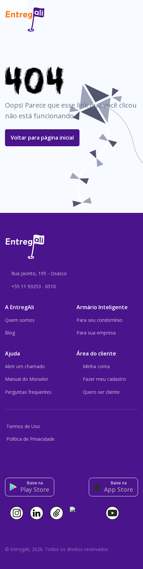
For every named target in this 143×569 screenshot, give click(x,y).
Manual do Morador (26, 379)
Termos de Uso (23, 426)
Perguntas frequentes (28, 392)
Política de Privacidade (30, 439)
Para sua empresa (96, 332)
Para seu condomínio (99, 320)
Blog (10, 332)
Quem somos (20, 320)
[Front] (25, 19)
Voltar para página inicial (42, 137)
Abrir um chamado (25, 366)
